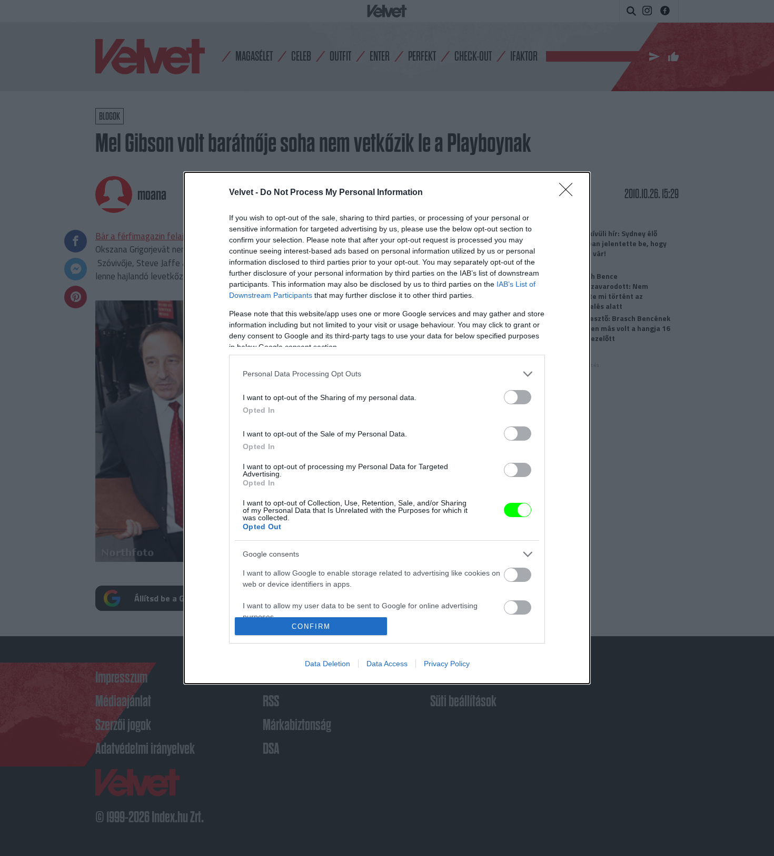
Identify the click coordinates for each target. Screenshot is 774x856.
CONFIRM (311, 626)
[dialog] (387, 428)
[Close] (569, 193)
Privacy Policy (447, 663)
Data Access (387, 663)
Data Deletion (327, 663)
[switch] (517, 397)
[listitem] (387, 374)
